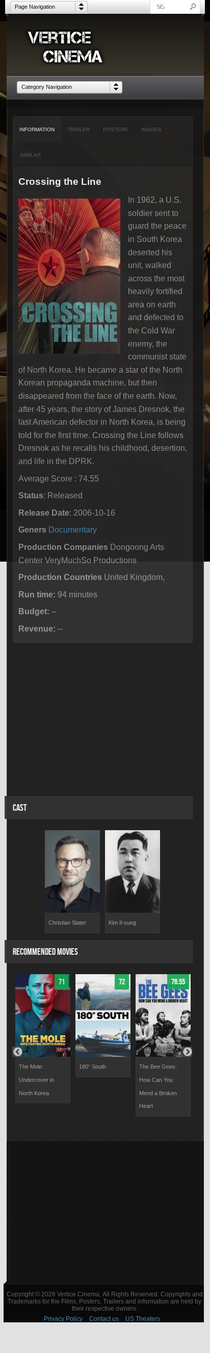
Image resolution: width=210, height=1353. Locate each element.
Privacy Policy (63, 1318)
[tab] (37, 129)
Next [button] (187, 1052)
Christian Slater (67, 923)
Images (151, 129)
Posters (115, 129)
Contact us (104, 1318)
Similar (30, 155)
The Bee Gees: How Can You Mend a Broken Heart (158, 1086)
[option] (72, 882)
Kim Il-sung (122, 923)
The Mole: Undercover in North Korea (36, 1080)
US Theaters (142, 1318)
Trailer (79, 129)
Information (37, 129)
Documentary (72, 529)
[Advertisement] (105, 1212)
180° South (92, 1067)
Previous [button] (17, 1052)
